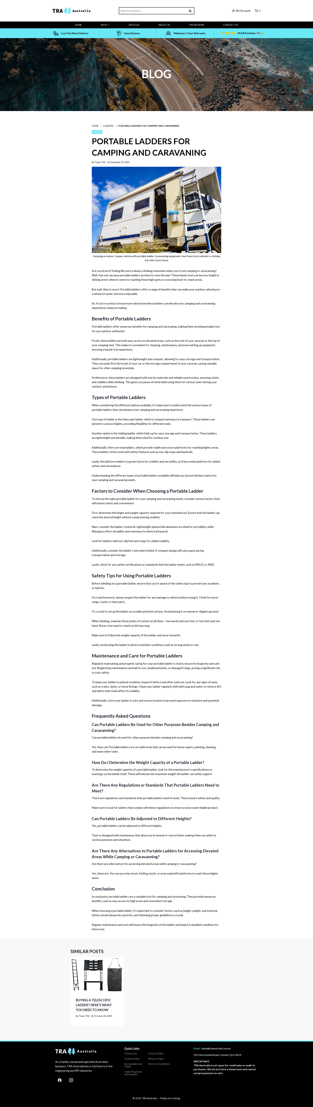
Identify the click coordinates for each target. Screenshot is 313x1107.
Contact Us (230, 24)
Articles (134, 24)
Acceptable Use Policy (133, 1065)
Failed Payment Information (133, 1073)
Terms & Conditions (159, 1063)
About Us (164, 24)
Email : (197, 1048)
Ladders (97, 132)
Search (191, 11)
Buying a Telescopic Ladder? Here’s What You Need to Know (94, 1005)
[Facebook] (59, 1080)
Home (78, 24)
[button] (242, 33)
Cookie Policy (132, 1058)
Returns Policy (156, 1058)
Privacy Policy (156, 1053)
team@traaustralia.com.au (216, 1048)
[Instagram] (71, 1080)
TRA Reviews (196, 24)
